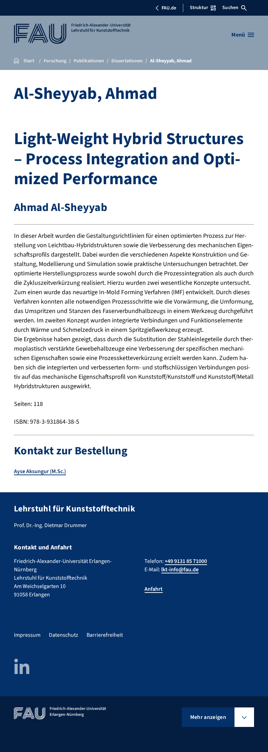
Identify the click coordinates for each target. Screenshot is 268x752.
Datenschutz (63, 635)
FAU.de (169, 8)
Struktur (199, 7)
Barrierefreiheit (105, 635)
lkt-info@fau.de (180, 569)
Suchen (230, 7)
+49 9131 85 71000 (186, 561)
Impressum (27, 635)
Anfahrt (153, 589)
